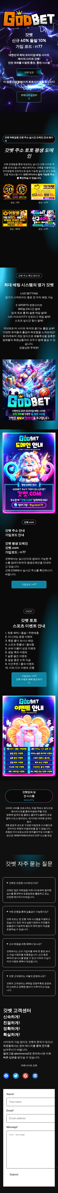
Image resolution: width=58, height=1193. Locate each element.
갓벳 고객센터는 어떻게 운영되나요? (27, 976)
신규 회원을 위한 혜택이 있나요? (25, 944)
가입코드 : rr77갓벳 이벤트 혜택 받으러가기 (29, 679)
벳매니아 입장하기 (29, 97)
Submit (14, 1174)
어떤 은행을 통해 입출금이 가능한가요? (28, 911)
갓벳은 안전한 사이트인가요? (23, 883)
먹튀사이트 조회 (29, 1065)
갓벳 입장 (29, 72)
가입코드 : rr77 (29, 584)
